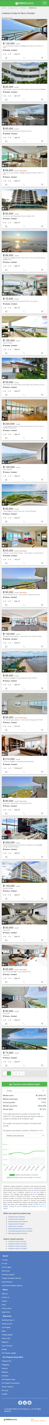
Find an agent (6, 1267)
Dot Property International (10, 1383)
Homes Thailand (7, 1387)
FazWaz (4, 1394)
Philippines (5, 1365)
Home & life (6, 1338)
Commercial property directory (12, 1285)
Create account (7, 1323)
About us (5, 1293)
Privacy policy (7, 1308)
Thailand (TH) (6, 1361)
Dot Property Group (8, 1379)
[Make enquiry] (6, 58)
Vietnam (4, 1368)
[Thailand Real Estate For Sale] (24, 3)
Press (4, 1304)
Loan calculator (7, 1345)
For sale (4, 1260)
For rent (4, 1263)
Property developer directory (11, 1278)
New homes (6, 1271)
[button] (42, 58)
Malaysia (5, 1372)
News (4, 1331)
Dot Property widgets (9, 1353)
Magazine (5, 1342)
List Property (6, 1327)
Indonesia (5, 1376)
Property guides (7, 1334)
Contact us (5, 1297)
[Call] (24, 58)
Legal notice (6, 1312)
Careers (4, 1301)
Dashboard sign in (8, 1320)
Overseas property (8, 1274)
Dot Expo (5, 1390)
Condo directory (7, 1282)
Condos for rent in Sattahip (18, 1206)
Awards (4, 1349)
